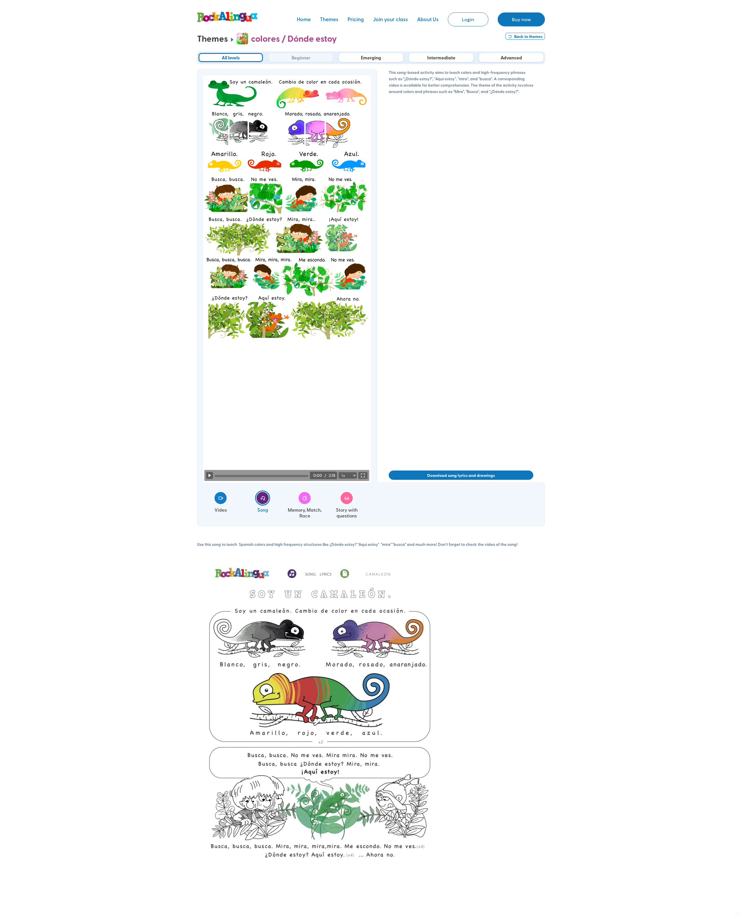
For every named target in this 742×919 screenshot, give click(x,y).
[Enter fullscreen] (363, 475)
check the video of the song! (492, 544)
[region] (287, 271)
